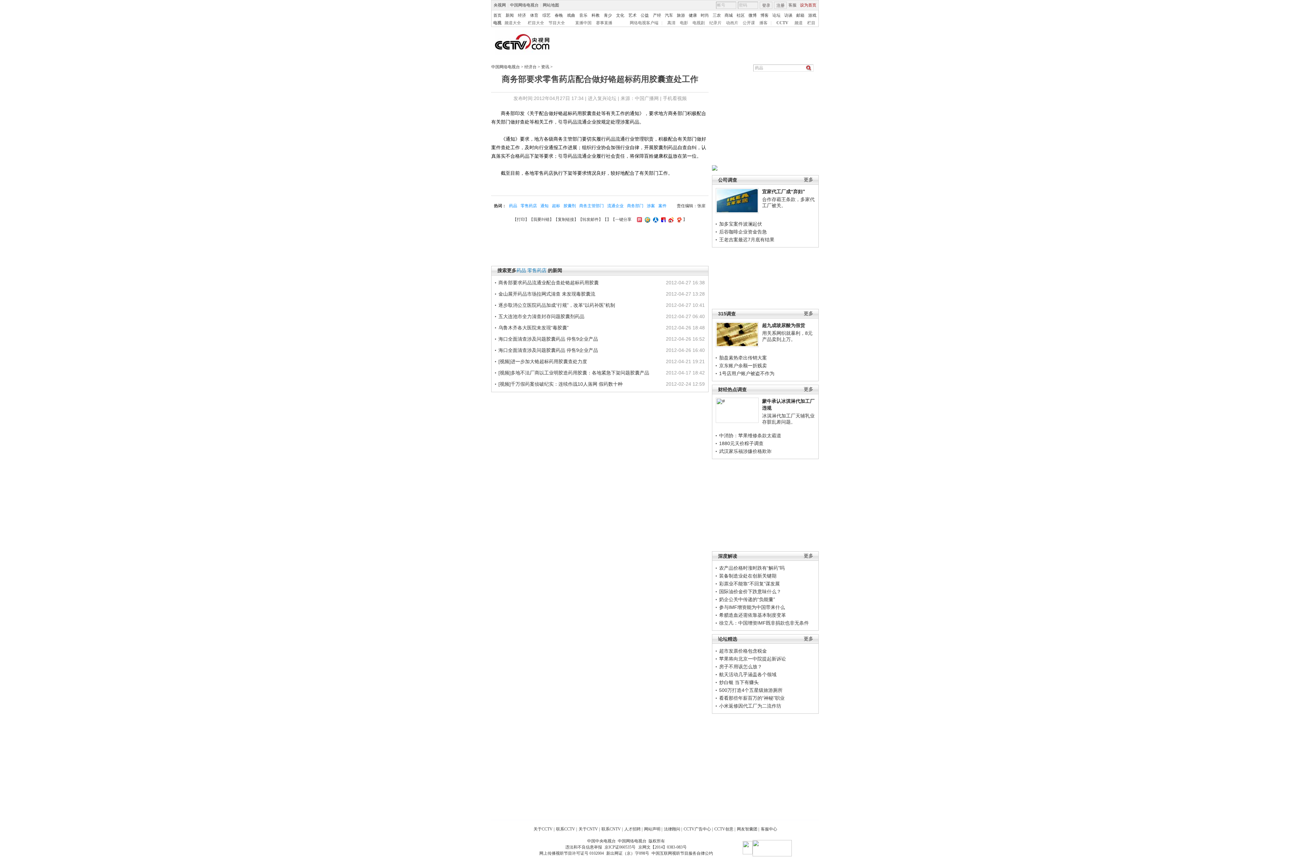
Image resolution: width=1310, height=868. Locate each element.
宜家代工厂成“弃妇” (783, 191)
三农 (717, 15)
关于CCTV (543, 829)
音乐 (583, 15)
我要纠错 (541, 219)
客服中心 (769, 829)
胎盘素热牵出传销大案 (743, 357)
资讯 (545, 67)
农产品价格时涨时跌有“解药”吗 (752, 568)
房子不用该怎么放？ (740, 666)
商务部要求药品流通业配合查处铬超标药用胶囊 (548, 282)
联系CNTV (611, 829)
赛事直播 (604, 22)
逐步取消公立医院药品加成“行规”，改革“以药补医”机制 (556, 305)
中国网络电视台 (524, 5)
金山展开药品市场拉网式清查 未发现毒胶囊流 (546, 294)
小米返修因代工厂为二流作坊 (750, 706)
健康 (693, 15)
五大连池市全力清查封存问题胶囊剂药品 (541, 316)
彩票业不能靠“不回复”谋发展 (749, 583)
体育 (534, 15)
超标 (556, 205)
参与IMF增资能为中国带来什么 (752, 607)
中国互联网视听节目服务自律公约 (682, 853)
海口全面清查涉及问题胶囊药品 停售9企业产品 (548, 339)
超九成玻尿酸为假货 (783, 325)
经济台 (530, 67)
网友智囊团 (747, 829)
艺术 (632, 15)
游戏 (812, 15)
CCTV (782, 22)
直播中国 (583, 22)
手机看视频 (675, 98)
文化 (620, 15)
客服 (792, 5)
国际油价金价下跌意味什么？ (750, 591)
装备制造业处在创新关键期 (747, 576)
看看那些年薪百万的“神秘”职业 (752, 698)
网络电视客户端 (644, 22)
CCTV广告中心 (697, 829)
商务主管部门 (591, 205)
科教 (596, 15)
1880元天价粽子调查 (741, 443)
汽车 (669, 15)
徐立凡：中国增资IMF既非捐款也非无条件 (764, 623)
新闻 (510, 15)
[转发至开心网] (638, 219)
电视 (497, 22)
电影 (684, 22)
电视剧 (699, 22)
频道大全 (513, 22)
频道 (799, 22)
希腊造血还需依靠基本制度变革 (752, 615)
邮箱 (800, 15)
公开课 (749, 22)
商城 (729, 15)
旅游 (681, 15)
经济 (522, 15)
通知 (544, 205)
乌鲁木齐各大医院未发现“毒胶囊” (533, 327)
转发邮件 (590, 219)
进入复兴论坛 (602, 98)
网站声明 (652, 829)
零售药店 (529, 205)
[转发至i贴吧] (662, 219)
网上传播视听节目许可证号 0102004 (571, 853)
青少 (608, 15)
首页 (497, 15)
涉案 (651, 205)
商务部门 (635, 205)
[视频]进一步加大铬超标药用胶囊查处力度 (542, 361)
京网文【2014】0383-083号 (662, 847)
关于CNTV (588, 829)
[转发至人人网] (654, 219)
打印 (521, 219)
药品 (513, 205)
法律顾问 (672, 829)
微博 (752, 15)
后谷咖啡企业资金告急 (743, 231)
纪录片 (715, 22)
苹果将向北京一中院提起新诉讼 (752, 658)
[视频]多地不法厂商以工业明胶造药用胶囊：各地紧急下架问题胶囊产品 (573, 372)
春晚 (559, 15)
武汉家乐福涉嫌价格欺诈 (745, 451)
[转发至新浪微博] (670, 219)
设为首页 (808, 5)
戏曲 (571, 15)
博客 (764, 15)
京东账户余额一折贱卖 (743, 365)
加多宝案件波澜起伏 (740, 224)
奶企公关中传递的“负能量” (747, 599)
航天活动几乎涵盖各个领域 (747, 674)
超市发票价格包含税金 (743, 651)
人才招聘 (632, 829)
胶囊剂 (570, 205)
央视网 (500, 5)
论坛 (776, 15)
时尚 (705, 15)
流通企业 (615, 205)
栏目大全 (536, 22)
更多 (808, 179)
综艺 (546, 15)
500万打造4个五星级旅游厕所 (751, 690)
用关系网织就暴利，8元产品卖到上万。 (787, 336)
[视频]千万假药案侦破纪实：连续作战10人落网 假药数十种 (560, 384)
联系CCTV (565, 829)
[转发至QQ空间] (646, 219)
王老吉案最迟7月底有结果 (746, 239)
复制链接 (566, 219)
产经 (657, 15)
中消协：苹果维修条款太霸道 (750, 435)
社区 (741, 15)
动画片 (732, 22)
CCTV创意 (723, 829)
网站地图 (551, 5)
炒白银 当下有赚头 (739, 682)
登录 (766, 5)
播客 (763, 22)
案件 (662, 205)
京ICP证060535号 (620, 847)
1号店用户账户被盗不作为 (746, 373)
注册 (780, 5)
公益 (645, 15)
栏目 (811, 22)
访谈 (788, 15)
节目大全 (557, 22)
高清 (671, 22)
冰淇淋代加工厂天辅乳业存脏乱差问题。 (788, 419)
